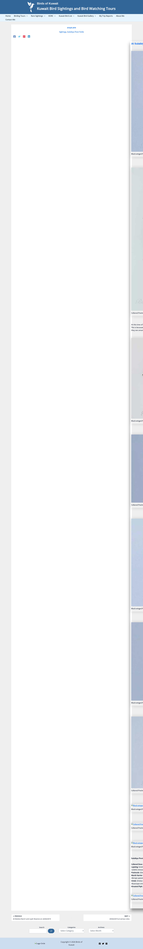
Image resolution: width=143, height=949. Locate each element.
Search (41, 927)
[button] (26, 16)
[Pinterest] (24, 36)
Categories (72, 927)
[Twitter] (19, 36)
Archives (101, 927)
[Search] (51, 931)
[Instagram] (106, 944)
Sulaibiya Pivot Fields (75, 32)
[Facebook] (14, 36)
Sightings (62, 32)
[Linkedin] (29, 36)
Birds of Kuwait (47, 3)
